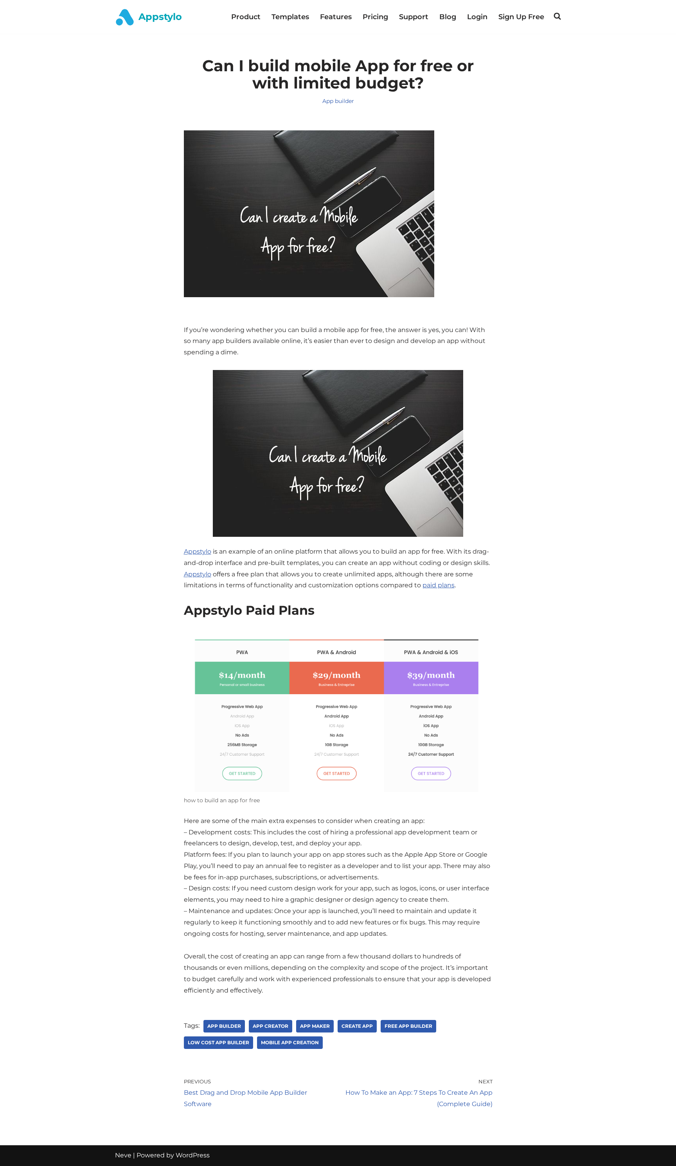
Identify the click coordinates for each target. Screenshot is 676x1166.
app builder (224, 1026)
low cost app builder (218, 1042)
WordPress (193, 1155)
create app (357, 1026)
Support (413, 17)
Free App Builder (408, 1026)
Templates (290, 17)
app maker (315, 1026)
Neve (123, 1155)
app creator (270, 1026)
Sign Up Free (521, 17)
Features (336, 17)
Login (477, 17)
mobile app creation (290, 1042)
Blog (447, 17)
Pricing (375, 17)
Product (246, 17)
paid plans (438, 585)
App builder (338, 101)
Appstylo (197, 551)
